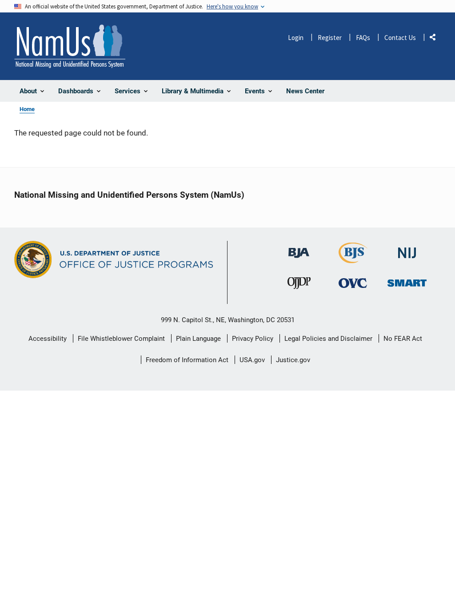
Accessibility (47, 339)
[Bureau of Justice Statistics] (353, 259)
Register (330, 37)
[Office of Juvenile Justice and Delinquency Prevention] (299, 285)
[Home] (69, 46)
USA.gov (252, 360)
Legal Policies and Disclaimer (328, 339)
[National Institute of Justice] (407, 249)
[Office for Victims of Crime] (353, 283)
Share (436, 39)
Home (27, 109)
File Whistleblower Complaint (121, 339)
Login (295, 37)
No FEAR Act (402, 339)
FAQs (363, 37)
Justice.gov (293, 360)
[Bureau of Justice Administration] (298, 248)
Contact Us (400, 37)
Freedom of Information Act (187, 360)
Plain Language (198, 339)
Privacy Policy (252, 339)
